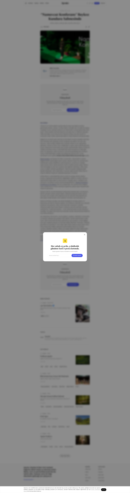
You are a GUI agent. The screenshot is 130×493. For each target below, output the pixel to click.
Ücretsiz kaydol (77, 255)
